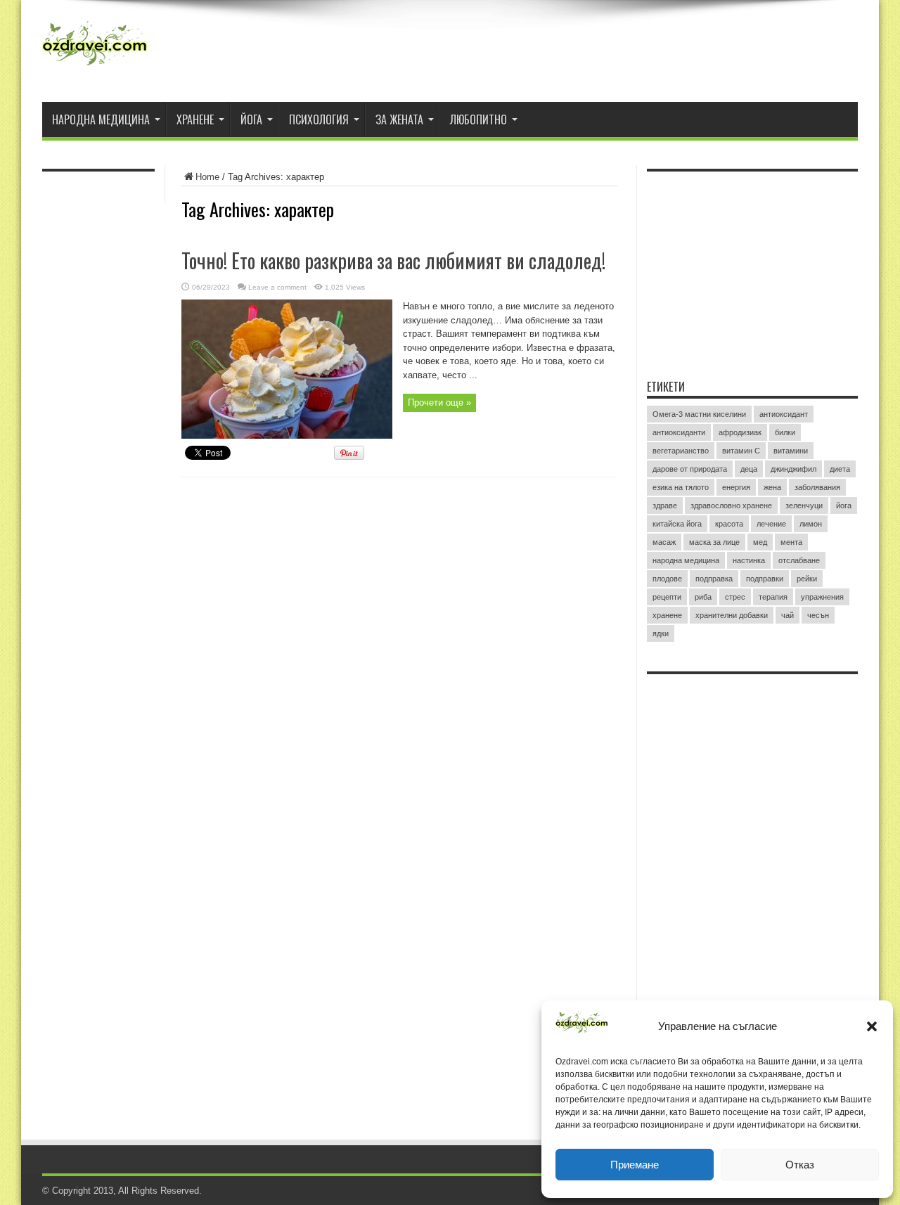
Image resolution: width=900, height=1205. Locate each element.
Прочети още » (439, 402)
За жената (399, 119)
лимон (810, 524)
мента (791, 542)
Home (207, 177)
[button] (872, 1026)
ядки (660, 633)
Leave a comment (277, 287)
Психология (319, 119)
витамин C (741, 450)
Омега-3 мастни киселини (699, 414)
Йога (251, 119)
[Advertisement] (752, 266)
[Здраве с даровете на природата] (95, 67)
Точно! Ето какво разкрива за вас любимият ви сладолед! (393, 260)
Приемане (634, 1165)
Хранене (195, 119)
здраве (664, 505)
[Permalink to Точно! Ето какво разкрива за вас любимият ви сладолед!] (286, 435)
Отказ (799, 1165)
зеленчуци (804, 505)
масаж (664, 542)
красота (729, 524)
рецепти (666, 597)
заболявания (817, 487)
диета (840, 469)
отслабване (799, 560)
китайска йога (677, 524)
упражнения (822, 597)
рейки (807, 578)
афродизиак (740, 432)
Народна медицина (101, 119)
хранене (667, 615)
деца (748, 469)
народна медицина (685, 560)
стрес (735, 597)
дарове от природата (689, 469)
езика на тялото (680, 487)
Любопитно (478, 119)
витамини (790, 450)
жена (772, 487)
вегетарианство (680, 450)
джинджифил (793, 469)
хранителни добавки (731, 615)
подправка (714, 578)
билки (785, 432)
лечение (771, 524)
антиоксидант (783, 414)
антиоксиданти (678, 432)
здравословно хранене (731, 505)
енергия (736, 487)
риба (703, 597)
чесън (818, 615)
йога (843, 505)
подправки (764, 578)
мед (760, 542)
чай (787, 615)
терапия (773, 597)
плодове (667, 578)
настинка (749, 560)
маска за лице (714, 542)
